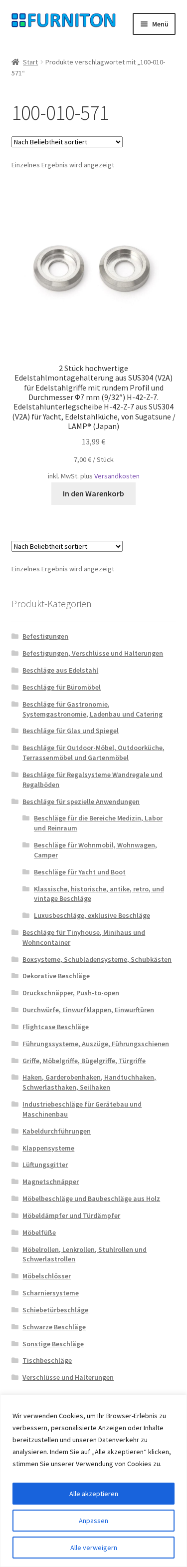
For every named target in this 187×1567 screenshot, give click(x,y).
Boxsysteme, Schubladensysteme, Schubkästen (97, 959)
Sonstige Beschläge (53, 1343)
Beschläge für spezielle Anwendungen (81, 801)
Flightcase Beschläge (55, 1026)
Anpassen (93, 1520)
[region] (93, 1481)
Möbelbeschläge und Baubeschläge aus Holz (91, 1198)
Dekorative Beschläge (56, 975)
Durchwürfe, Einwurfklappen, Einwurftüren (88, 1009)
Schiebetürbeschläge (55, 1309)
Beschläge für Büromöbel (61, 687)
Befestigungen (45, 636)
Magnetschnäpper (50, 1181)
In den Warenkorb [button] (93, 493)
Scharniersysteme (50, 1292)
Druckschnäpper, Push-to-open (70, 992)
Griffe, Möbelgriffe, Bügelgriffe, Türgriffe (84, 1060)
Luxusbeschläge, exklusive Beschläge (92, 915)
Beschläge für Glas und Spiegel (70, 730)
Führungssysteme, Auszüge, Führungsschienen (95, 1043)
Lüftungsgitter (45, 1164)
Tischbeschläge (47, 1360)
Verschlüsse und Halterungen (68, 1377)
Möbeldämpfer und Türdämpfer (71, 1215)
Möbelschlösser (46, 1275)
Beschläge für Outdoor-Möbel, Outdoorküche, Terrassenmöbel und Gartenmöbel (93, 752)
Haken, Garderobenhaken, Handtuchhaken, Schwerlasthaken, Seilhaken (89, 1082)
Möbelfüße (39, 1232)
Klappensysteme (48, 1148)
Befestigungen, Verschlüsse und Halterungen (92, 653)
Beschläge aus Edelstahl (60, 670)
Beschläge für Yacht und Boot (80, 871)
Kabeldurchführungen (56, 1131)
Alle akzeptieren (93, 1493)
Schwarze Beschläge (54, 1326)
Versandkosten (117, 475)
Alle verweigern (93, 1547)
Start (30, 61)
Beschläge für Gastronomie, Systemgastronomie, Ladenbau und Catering (92, 709)
